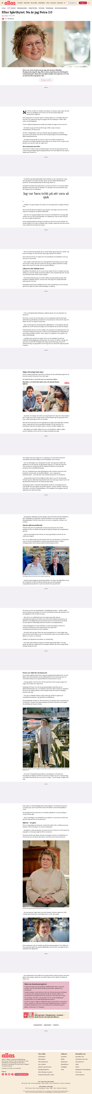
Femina (43, 1083)
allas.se (67, 1091)
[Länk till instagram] (6, 1074)
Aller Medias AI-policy (45, 1072)
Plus (65, 3)
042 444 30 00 (41, 1091)
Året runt (78, 1072)
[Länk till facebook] (3, 1074)
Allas (77, 1064)
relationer (5, 15)
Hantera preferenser (44, 1067)
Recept (51, 1083)
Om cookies (42, 1064)
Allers (77, 1067)
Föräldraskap (49, 8)
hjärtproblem (47, 1025)
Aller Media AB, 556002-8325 (39, 1092)
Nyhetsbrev (41, 1056)
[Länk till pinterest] (12, 1074)
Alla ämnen (41, 1059)
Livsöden (20, 3)
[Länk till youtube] (9, 1074)
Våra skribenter (43, 1062)
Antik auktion (79, 1074)
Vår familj (41, 8)
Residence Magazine (65, 1083)
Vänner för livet (33, 8)
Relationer (34, 3)
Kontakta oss (79, 1056)
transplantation (38, 1025)
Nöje (62, 1069)
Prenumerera (72, 3)
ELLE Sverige (28, 1088)
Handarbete (41, 3)
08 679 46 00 (63, 1092)
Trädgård (27, 3)
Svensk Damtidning (35, 1083)
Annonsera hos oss (81, 1059)
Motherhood (56, 1083)
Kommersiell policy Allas (46, 1074)
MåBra (47, 1083)
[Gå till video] (66, 383)
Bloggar (53, 3)
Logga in (83, 3)
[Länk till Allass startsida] (10, 3)
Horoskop (60, 3)
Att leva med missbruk (61, 8)
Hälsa (62, 1059)
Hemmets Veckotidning (82, 1069)
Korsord (11, 8)
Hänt (29, 1083)
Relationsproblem (22, 8)
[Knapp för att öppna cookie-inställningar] (89, 3)
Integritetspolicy (43, 1069)
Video (47, 3)
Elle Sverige (24, 1083)
